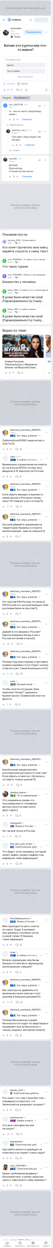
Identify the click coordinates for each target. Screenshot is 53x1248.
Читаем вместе (29, 240)
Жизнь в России (24, 826)
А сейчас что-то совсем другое (38, 259)
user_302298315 (15, 259)
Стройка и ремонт (28, 309)
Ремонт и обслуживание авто (37, 275)
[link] (23, 355)
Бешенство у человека (19, 282)
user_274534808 (15, 275)
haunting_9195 (14, 240)
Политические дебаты (18, 37)
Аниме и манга (25, 1120)
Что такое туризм (15, 266)
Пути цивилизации (27, 795)
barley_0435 (13, 290)
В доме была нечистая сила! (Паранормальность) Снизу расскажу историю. (22, 301)
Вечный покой (24, 684)
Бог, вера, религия (27, 435)
